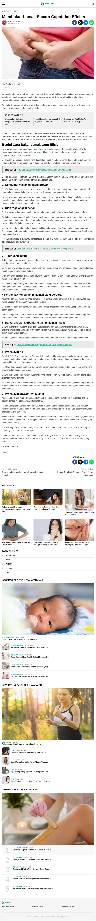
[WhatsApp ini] (91, 22)
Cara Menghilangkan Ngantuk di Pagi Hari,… (30, 752)
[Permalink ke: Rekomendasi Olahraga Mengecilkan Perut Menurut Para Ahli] (16, 497)
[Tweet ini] (80, 22)
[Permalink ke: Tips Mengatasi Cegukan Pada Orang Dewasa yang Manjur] (48, 530)
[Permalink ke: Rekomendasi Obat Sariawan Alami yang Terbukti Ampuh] (79, 530)
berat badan (78, 438)
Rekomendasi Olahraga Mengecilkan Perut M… (22, 744)
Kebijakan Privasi (70, 907)
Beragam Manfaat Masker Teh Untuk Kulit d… (32, 859)
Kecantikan (17, 847)
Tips (3, 742)
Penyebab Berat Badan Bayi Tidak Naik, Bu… (30, 647)
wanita (9, 564)
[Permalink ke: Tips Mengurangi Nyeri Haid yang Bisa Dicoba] (16, 530)
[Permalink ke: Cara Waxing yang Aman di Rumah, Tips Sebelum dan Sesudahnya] (48, 819)
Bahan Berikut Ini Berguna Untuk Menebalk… (32, 879)
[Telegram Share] (85, 22)
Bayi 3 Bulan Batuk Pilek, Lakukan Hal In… (20, 639)
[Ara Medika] (48, 3)
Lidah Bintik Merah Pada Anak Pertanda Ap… (30, 676)
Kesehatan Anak (8, 637)
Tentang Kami (8, 907)
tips (4, 452)
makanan (67, 338)
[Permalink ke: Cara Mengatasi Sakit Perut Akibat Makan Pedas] (79, 500)
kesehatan (11, 555)
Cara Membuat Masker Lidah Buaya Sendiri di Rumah (22, 472)
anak (8, 560)
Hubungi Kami (38, 907)
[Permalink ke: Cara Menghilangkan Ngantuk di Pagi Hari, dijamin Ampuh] (48, 497)
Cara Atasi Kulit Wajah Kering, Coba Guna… (32, 869)
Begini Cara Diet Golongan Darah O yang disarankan (75, 472)
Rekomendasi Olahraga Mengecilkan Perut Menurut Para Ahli (17, 121)
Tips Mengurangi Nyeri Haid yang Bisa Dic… (30, 772)
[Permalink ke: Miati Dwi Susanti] (4, 22)
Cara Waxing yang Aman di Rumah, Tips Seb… (33, 850)
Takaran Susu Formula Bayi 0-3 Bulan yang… (30, 667)
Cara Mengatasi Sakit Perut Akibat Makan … (30, 762)
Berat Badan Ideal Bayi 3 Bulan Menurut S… (30, 657)
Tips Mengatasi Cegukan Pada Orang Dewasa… (31, 781)
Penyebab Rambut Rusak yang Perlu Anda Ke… (33, 888)
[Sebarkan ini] (74, 22)
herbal (9, 568)
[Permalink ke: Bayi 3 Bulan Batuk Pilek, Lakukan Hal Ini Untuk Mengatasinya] (48, 609)
